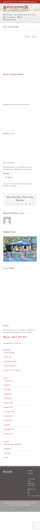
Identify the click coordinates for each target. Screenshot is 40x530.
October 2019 (8, 416)
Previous (27, 37)
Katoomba (7, 453)
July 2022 (7, 385)
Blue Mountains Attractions (25, 184)
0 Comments (13, 185)
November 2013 (9, 429)
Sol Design (27, 505)
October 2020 (8, 403)
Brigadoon (6, 185)
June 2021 (7, 390)
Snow (6, 457)
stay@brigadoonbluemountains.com (28, 2)
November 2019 (9, 412)
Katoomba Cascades (10, 361)
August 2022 (8, 381)
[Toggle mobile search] (31, 7)
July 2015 (7, 425)
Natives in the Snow (10, 366)
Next (33, 37)
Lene (6, 184)
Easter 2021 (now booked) (12, 370)
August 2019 (8, 420)
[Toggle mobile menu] (36, 7)
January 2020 (8, 407)
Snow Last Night (9, 352)
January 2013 (8, 434)
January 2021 (8, 398)
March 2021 (8, 394)
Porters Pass (8, 357)
